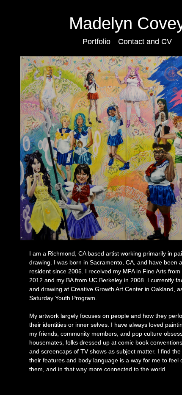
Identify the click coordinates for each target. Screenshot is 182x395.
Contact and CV (145, 41)
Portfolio (96, 41)
